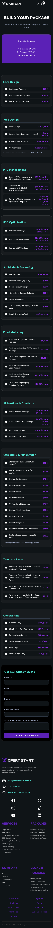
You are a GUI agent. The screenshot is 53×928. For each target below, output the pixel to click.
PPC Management (8, 844)
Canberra (13, 912)
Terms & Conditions (37, 882)
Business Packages (37, 830)
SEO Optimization (8, 838)
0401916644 (14, 786)
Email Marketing (8, 847)
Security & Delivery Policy (40, 884)
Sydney (39, 898)
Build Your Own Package (39, 838)
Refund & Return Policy (39, 890)
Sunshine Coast (39, 912)
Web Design (6, 832)
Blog (3, 882)
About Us (5, 874)
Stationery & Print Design (11, 841)
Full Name (9, 678)
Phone (7, 699)
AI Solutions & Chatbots (11, 849)
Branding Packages (37, 832)
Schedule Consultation (19, 792)
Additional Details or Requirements (21, 720)
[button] (42, 3)
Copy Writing (7, 852)
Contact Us (6, 885)
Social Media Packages (38, 835)
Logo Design (6, 830)
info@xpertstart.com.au (20, 780)
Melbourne (14, 898)
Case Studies (7, 880)
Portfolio (5, 877)
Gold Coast (13, 907)
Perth (39, 903)
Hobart (13, 916)
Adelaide (39, 907)
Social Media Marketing (10, 835)
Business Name (11, 710)
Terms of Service (36, 887)
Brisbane (14, 903)
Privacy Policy (35, 879)
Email (6, 688)
